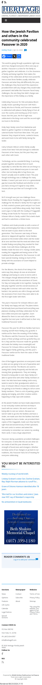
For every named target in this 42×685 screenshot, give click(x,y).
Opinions (5, 597)
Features (5, 601)
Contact (18, 594)
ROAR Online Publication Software (25, 675)
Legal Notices (7, 612)
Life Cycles (5, 605)
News (4, 594)
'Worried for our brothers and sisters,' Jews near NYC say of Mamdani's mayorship (20, 495)
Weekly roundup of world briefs (15, 474)
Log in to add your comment (24, 559)
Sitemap (33, 601)
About (18, 601)
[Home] (21, 13)
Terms (35, 614)
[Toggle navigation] (5, 20)
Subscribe (19, 597)
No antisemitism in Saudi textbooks (16, 502)
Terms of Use (35, 594)
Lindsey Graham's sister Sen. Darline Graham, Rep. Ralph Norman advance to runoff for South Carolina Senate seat (21, 480)
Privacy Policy (35, 597)
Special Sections (5, 617)
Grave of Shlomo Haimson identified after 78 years (20, 488)
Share (8, 56)
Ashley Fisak (7, 50)
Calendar (5, 608)
